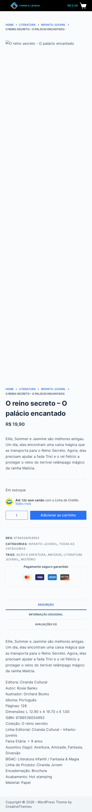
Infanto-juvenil (43, 544)
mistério (28, 559)
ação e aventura (31, 554)
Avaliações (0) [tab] (46, 624)
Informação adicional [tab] (46, 614)
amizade (55, 554)
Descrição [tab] (46, 604)
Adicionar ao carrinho (58, 515)
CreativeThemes (19, 806)
